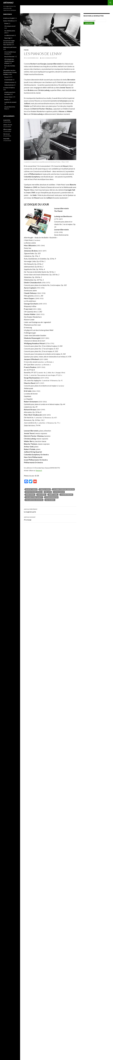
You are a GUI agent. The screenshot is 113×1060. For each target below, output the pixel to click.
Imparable (6, 138)
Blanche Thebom (31, 489)
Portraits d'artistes (9, 66)
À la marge (29, 518)
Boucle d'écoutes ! (9, 56)
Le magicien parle (30, 510)
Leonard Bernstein (51, 497)
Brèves (6, 23)
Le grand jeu (6, 120)
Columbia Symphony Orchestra (63, 489)
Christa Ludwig (45, 489)
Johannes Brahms (66, 494)
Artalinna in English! (9, 18)
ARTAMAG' (8, 2)
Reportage (7, 38)
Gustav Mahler (59, 492)
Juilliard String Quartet (34, 497)
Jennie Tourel (53, 494)
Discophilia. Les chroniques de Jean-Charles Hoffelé (10, 72)
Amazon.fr (39, 470)
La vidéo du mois (9, 35)
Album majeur (7, 129)
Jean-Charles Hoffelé (49, 58)
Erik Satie (48, 492)
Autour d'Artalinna (8, 21)
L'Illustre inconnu (9, 82)
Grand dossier (8, 79)
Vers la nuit (6, 134)
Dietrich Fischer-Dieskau (34, 492)
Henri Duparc (30, 494)
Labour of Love (7, 124)
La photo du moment (10, 102)
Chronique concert (9, 26)
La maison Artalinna (9, 87)
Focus (26, 50)
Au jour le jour (8, 97)
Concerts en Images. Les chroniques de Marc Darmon (9, 42)
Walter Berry (50, 500)
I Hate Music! (42, 494)
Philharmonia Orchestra (34, 500)
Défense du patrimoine (9, 47)
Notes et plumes (9, 85)
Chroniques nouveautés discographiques (9, 61)
